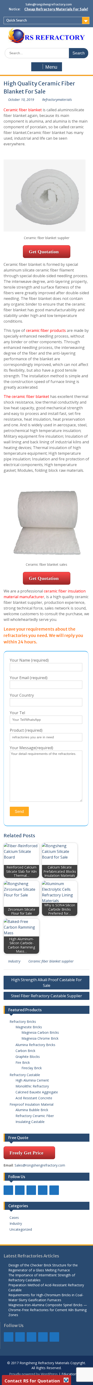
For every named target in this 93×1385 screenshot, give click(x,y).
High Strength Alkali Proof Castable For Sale (46, 982)
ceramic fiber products (46, 330)
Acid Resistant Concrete (34, 1098)
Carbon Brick (25, 1050)
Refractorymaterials (57, 99)
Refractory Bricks (23, 1021)
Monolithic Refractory (32, 1086)
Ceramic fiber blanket (23, 109)
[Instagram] (42, 1190)
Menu (51, 67)
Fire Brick (23, 1062)
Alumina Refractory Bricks (35, 1044)
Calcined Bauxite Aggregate (37, 1092)
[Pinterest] (54, 1190)
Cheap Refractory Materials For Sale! (56, 9)
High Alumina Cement (32, 1080)
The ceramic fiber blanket (26, 396)
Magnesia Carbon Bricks (40, 1032)
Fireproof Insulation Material (31, 1104)
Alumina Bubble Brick (33, 1110)
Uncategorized (21, 1229)
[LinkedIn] (20, 1190)
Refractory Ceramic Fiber (35, 1115)
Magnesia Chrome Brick (39, 1038)
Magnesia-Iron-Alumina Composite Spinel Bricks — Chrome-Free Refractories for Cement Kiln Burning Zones (47, 1310)
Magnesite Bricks (29, 1027)
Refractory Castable (25, 1075)
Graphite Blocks (28, 1056)
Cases (14, 1217)
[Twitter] (31, 1190)
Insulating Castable (30, 1121)
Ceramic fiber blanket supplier (51, 961)
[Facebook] (8, 1190)
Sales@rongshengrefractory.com (49, 4)
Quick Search (16, 20)
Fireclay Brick (31, 1068)
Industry (14, 961)
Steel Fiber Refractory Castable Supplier (46, 995)
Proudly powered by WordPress (33, 1374)
